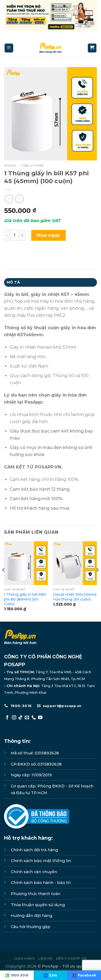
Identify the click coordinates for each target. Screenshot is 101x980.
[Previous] (3, 581)
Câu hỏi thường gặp (30, 926)
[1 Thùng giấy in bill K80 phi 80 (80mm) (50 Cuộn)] (26, 563)
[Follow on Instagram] (14, 717)
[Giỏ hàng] (92, 48)
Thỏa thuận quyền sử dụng (38, 904)
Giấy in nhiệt (32, 165)
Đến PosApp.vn (71, 958)
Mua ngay (48, 235)
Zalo (53, 975)
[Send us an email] (27, 717)
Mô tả (13, 282)
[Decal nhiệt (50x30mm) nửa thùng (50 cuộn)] (75, 563)
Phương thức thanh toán (35, 893)
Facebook (87, 975)
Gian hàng (24, 958)
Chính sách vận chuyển (34, 871)
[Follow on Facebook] (7, 717)
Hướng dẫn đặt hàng (31, 915)
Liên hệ (45, 958)
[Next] (97, 581)
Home (10, 165)
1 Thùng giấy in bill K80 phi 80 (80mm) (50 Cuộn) (25, 599)
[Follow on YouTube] (40, 717)
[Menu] (9, 48)
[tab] (50, 282)
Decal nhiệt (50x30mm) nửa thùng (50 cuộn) (74, 596)
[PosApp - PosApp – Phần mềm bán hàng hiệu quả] (50, 48)
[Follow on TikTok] (20, 717)
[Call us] (34, 717)
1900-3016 (19, 975)
